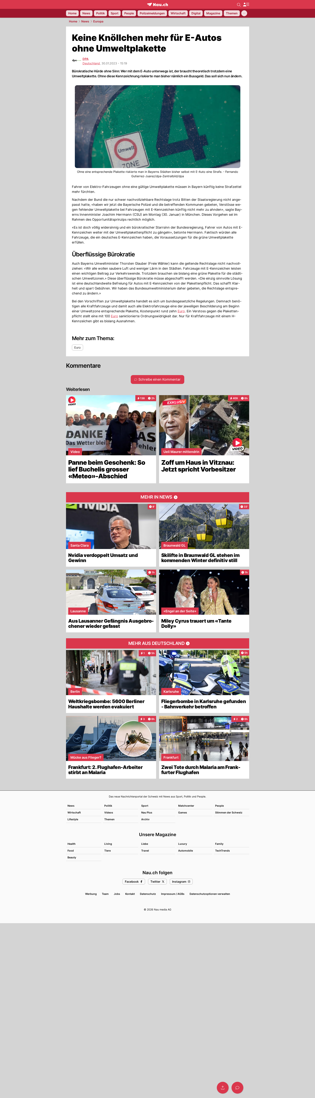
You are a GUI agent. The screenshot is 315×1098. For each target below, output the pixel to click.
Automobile (185, 850)
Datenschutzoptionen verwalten (210, 893)
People (219, 805)
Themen (109, 819)
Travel (145, 850)
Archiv (145, 819)
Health (71, 843)
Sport (144, 805)
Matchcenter (186, 805)
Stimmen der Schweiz (228, 812)
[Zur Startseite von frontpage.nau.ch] (157, 4)
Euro (181, 311)
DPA (86, 59)
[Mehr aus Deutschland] (157, 643)
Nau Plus (146, 812)
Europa (98, 21)
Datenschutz (148, 893)
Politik (108, 805)
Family (219, 843)
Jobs (117, 893)
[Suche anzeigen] (239, 4)
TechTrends (222, 850)
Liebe (144, 843)
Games (182, 812)
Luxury (182, 843)
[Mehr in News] (157, 497)
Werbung (91, 893)
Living (108, 843)
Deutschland (91, 63)
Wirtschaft (74, 812)
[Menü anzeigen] (246, 4)
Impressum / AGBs (172, 893)
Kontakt (130, 893)
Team (105, 893)
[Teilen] (223, 1088)
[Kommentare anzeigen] (237, 1088)
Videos (108, 812)
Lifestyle (72, 819)
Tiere (107, 850)
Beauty (71, 857)
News (85, 21)
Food (70, 850)
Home (73, 21)
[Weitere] (244, 13)
